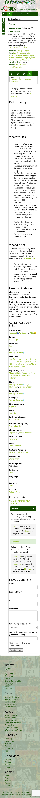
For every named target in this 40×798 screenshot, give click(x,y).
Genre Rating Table (13, 681)
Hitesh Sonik (14, 419)
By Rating (9, 673)
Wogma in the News (13, 730)
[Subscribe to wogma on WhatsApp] (7, 2)
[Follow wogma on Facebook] (12, 2)
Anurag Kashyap (23, 50)
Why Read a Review (13, 722)
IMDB (32, 333)
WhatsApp (9, 775)
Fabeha (12, 452)
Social (24, 64)
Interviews (9, 767)
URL (11, 600)
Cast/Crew (9, 676)
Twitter (8, 743)
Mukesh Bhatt (15, 373)
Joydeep (16, 526)
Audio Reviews (11, 704)
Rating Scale (10, 725)
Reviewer (9, 688)
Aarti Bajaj (13, 413)
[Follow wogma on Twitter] (17, 2)
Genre (7, 678)
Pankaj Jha (26, 373)
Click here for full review (17, 47)
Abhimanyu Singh (21, 57)
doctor (15, 509)
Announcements (12, 727)
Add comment (15, 81)
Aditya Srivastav (29, 359)
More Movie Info (15, 67)
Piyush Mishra (30, 361)
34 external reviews (27, 78)
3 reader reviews (16, 80)
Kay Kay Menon (19, 53)
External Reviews (12, 697)
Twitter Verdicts (11, 699)
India (11, 485)
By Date (8, 669)
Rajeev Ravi (13, 406)
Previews (8, 762)
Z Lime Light (14, 339)
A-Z (6, 671)
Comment (13, 609)
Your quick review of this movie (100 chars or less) (23, 633)
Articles (8, 759)
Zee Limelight (14, 346)
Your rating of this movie (20, 624)
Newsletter (9, 741)
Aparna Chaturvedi (27, 387)
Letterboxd (9, 748)
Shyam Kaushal (15, 426)
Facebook (13, 333)
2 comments (27, 80)
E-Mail (7, 778)
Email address (15, 592)
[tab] (12, 73)
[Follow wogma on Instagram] (22, 2)
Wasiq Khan (14, 459)
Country (8, 686)
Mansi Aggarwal (25, 432)
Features (8, 764)
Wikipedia (23, 333)
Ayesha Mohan (31, 364)
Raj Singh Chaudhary (23, 60)
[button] (4, 14)
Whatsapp (9, 739)
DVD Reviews (10, 706)
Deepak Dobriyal (22, 55)
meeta (11, 472)
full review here (29, 258)
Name (12, 583)
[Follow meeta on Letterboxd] (27, 2)
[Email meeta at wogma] (32, 2)
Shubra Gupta (22, 452)
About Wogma (11, 715)
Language (9, 683)
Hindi (11, 479)
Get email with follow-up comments (21, 644)
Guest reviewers (12, 720)
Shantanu (16, 542)
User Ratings (10, 702)
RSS (6, 751)
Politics (18, 64)
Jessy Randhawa (19, 375)
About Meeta (10, 718)
